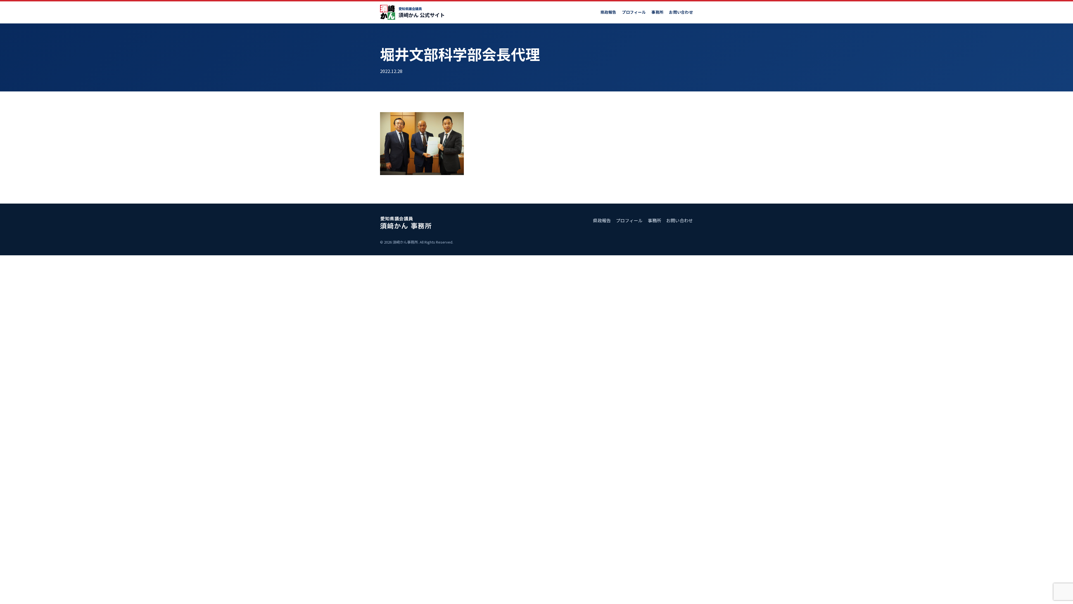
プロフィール (634, 12)
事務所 (657, 12)
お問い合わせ (681, 12)
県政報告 (608, 12)
